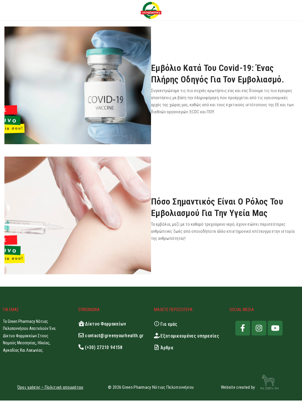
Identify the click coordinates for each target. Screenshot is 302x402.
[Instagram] (259, 328)
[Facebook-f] (242, 328)
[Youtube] (275, 328)
